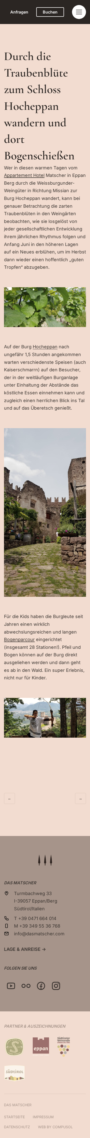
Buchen (50, 12)
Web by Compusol (55, 1127)
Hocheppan (45, 346)
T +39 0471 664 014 (35, 918)
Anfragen (19, 12)
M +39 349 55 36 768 (37, 926)
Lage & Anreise (25, 949)
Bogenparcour (19, 639)
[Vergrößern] (79, 293)
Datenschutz (17, 1127)
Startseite (14, 1117)
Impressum (43, 1117)
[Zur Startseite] (45, 860)
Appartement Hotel (24, 175)
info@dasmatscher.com (39, 933)
